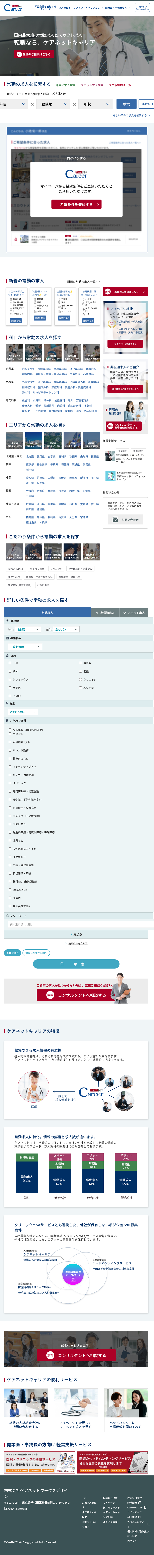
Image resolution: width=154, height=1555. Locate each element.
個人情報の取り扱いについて (138, 1534)
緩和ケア (27, 411)
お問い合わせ (130, 520)
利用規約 (132, 1517)
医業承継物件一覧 (120, 85)
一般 (15, 663)
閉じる (76, 934)
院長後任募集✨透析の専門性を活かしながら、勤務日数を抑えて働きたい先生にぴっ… (65, 293)
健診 (78, 411)
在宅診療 (40, 411)
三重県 (30, 496)
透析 (38, 405)
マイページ (109, 1502)
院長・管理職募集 (23, 865)
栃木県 (30, 469)
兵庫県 (52, 491)
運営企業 (132, 1502)
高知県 (30, 509)
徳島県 (41, 509)
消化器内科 (76, 369)
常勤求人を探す (89, 1505)
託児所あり (14, 576)
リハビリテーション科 (46, 392)
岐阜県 (73, 477)
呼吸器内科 (44, 369)
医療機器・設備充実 (69, 576)
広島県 (30, 504)
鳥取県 (52, 504)
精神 (15, 671)
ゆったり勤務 (37, 568)
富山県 (30, 483)
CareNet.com (135, 1507)
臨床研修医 (90, 411)
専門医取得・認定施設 (80, 568)
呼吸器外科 (60, 382)
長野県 (62, 477)
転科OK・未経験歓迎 (25, 881)
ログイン (132, 1541)
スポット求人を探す (89, 1524)
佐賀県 (62, 517)
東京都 (30, 464)
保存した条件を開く (36, 952)
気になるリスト (111, 1507)
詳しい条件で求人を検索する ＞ (131, 115)
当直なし (18, 734)
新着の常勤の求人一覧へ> (83, 282)
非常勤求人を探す (89, 1514)
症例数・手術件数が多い (39, 576)
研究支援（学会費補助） (27, 816)
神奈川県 (42, 464)
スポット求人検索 (92, 85)
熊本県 (41, 517)
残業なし (18, 840)
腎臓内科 (91, 369)
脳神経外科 (28, 387)
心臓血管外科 (77, 382)
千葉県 (54, 464)
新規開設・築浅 (22, 873)
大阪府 (30, 491)
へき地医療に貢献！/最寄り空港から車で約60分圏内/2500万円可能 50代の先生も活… (89, 293)
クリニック (56, 568)
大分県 (73, 517)
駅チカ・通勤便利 (23, 775)
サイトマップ (134, 1512)
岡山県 (41, 504)
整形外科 (43, 387)
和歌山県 (74, 491)
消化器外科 (44, 382)
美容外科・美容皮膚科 (78, 387)
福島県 (95, 456)
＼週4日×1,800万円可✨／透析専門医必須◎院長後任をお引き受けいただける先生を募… (40, 293)
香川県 (95, 504)
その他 (17, 696)
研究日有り (19, 824)
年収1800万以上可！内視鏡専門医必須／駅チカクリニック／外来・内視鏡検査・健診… (16, 293)
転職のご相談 (110, 1497)
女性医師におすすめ (24, 849)
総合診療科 (55, 411)
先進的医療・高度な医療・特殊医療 (34, 832)
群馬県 (87, 464)
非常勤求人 (107, 613)
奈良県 (62, 491)
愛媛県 (84, 504)
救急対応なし (20, 758)
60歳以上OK (20, 890)
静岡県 (41, 477)
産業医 (69, 411)
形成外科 (57, 387)
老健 (86, 671)
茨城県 (76, 464)
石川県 (95, 477)
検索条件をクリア (78, 943)
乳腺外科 (93, 382)
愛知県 (30, 477)
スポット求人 (136, 613)
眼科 (70, 400)
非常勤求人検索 (65, 85)
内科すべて (28, 369)
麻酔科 (61, 405)
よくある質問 (110, 1521)
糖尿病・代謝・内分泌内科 (51, 374)
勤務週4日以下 (16, 568)
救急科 (88, 405)
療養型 (87, 663)
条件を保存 (13, 952)
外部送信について (135, 1524)
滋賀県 (87, 491)
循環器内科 (60, 369)
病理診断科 (74, 405)
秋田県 (73, 456)
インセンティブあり (24, 767)
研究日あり (43, 585)
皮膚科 (26, 400)
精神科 (48, 400)
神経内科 (27, 374)
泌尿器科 (60, 400)
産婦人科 (27, 405)
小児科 (37, 400)
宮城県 (62, 456)
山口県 (73, 504)
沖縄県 (43, 522)
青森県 (41, 456)
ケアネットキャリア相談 (111, 1514)
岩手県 (52, 456)
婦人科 (26, 392)
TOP (84, 1497)
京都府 (41, 491)
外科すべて (28, 382)
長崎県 (52, 517)
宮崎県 (84, 517)
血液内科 (75, 374)
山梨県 (52, 477)
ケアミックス (20, 679)
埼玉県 (65, 464)
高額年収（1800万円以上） (29, 730)
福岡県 (30, 517)
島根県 (62, 504)
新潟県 (84, 477)
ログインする (76, 158)
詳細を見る (16, 320)
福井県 (41, 483)
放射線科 (49, 405)
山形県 (84, 456)
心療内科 (88, 374)
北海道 (30, 456)
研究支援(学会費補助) (19, 585)
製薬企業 (88, 688)
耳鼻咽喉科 (82, 400)
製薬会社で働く (22, 906)
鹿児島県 (31, 522)
